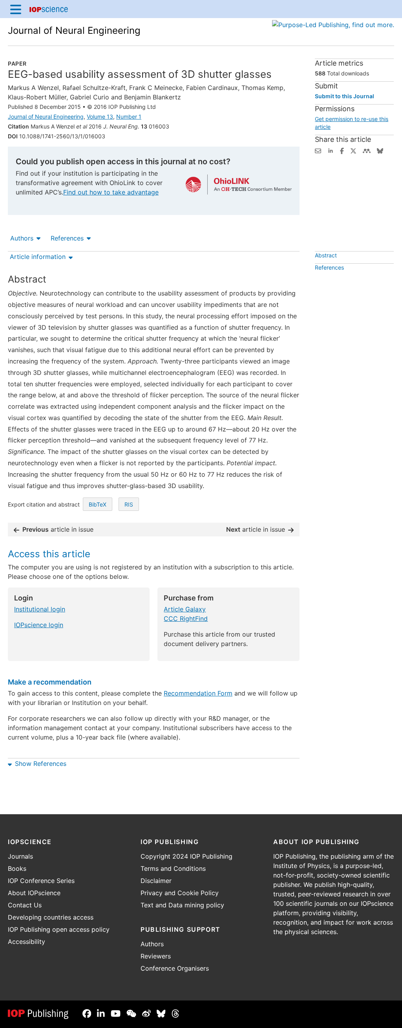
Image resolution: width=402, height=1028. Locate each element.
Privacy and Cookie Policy (180, 893)
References (67, 238)
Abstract (326, 255)
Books (17, 868)
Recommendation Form (198, 693)
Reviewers (156, 956)
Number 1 (128, 116)
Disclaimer (156, 881)
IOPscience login (38, 625)
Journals (20, 856)
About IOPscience (34, 893)
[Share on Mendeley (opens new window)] (367, 150)
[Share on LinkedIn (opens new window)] (330, 150)
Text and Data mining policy (182, 905)
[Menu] (16, 9)
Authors (21, 238)
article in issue (57, 529)
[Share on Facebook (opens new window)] (342, 150)
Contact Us (25, 905)
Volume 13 (100, 116)
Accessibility (26, 941)
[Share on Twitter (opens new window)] (353, 150)
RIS (128, 504)
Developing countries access (50, 917)
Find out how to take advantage (111, 192)
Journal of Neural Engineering (74, 30)
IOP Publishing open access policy (59, 929)
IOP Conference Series (41, 881)
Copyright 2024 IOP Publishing (186, 856)
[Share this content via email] (318, 150)
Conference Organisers (175, 968)
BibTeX (97, 504)
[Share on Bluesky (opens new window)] (380, 150)
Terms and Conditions (173, 868)
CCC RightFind (186, 618)
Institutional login (39, 609)
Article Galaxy (185, 609)
